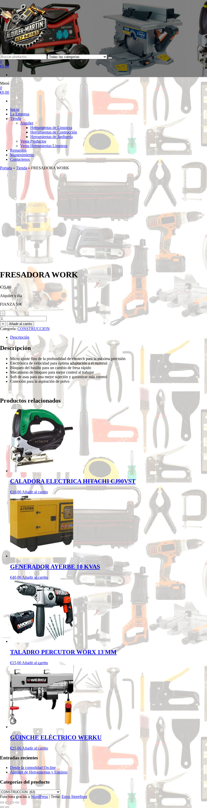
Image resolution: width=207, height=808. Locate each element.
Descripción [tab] (19, 337)
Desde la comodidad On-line (33, 767)
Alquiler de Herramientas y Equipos (38, 772)
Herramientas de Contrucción (53, 132)
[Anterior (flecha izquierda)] (2, 807)
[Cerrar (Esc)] (17, 802)
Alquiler (26, 123)
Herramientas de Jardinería (51, 137)
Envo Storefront (74, 796)
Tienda (15, 118)
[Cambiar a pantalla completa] (7, 802)
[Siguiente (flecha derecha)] (7, 807)
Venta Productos (33, 141)
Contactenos (20, 159)
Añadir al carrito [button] (35, 492)
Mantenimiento (22, 155)
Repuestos (18, 150)
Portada (6, 168)
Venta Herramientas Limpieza (43, 146)
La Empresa (19, 114)
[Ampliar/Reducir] (2, 802)
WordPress (39, 796)
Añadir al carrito (20, 324)
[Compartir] (12, 802)
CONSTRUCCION (33, 329)
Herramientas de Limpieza (51, 127)
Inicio (14, 109)
